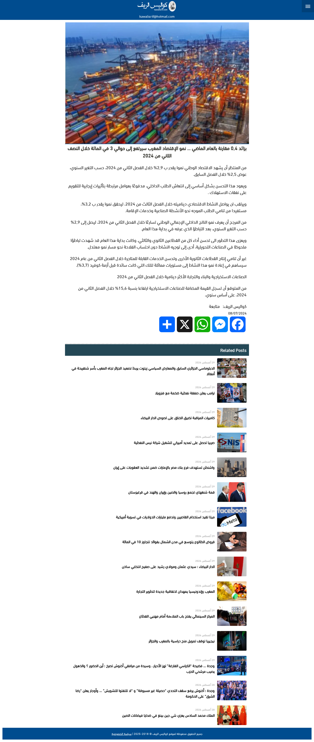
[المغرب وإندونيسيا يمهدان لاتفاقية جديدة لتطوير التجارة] (157, 591)
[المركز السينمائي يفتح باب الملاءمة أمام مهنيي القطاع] (157, 616)
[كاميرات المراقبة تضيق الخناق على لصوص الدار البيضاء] (157, 417)
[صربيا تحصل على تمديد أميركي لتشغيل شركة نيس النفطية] (157, 442)
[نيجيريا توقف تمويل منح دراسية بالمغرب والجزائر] (157, 641)
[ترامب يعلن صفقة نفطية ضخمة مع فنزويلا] (157, 393)
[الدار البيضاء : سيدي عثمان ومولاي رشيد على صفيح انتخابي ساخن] (157, 566)
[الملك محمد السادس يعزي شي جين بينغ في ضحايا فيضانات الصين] (157, 715)
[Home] (157, 6)
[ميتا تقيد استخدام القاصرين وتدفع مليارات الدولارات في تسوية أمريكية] (157, 517)
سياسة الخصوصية (121, 734)
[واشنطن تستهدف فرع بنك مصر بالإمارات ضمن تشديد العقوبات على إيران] (157, 467)
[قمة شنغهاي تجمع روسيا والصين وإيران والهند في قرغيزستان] (157, 492)
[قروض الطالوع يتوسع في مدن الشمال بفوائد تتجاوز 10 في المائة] (157, 541)
